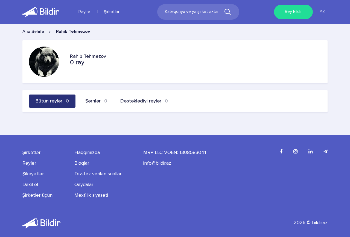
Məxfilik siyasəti (91, 195)
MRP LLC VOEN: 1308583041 (174, 152)
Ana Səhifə (33, 32)
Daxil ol (30, 184)
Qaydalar (83, 184)
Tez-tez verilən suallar (97, 174)
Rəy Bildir (293, 12)
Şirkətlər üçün (37, 195)
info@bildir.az (157, 163)
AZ (322, 12)
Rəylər (84, 12)
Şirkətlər (111, 12)
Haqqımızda (87, 152)
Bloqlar (81, 163)
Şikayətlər (33, 174)
